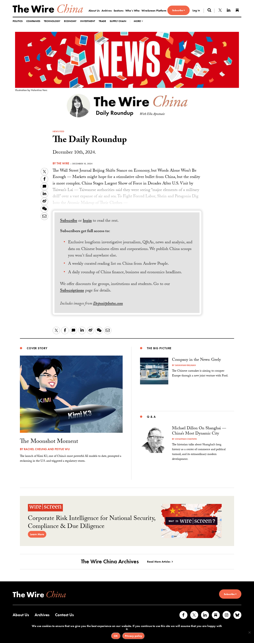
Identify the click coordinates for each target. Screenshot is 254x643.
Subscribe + (178, 10)
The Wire (63, 163)
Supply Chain (118, 21)
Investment (87, 21)
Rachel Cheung (35, 449)
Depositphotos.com (108, 303)
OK (116, 636)
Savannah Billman (185, 365)
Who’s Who (132, 10)
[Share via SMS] (44, 186)
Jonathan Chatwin (186, 438)
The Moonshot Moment (49, 442)
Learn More (37, 534)
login (87, 221)
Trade (102, 21)
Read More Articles (158, 562)
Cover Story (37, 348)
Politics (17, 21)
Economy (70, 21)
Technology (52, 21)
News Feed (58, 131)
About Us (94, 10)
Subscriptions (72, 290)
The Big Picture (159, 348)
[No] (249, 632)
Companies (33, 21)
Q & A (151, 417)
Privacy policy (133, 636)
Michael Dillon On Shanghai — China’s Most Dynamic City (199, 431)
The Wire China (48, 8)
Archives (107, 10)
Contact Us (64, 614)
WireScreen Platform (154, 10)
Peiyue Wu (62, 449)
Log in (196, 10)
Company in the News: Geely (196, 360)
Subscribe (68, 221)
